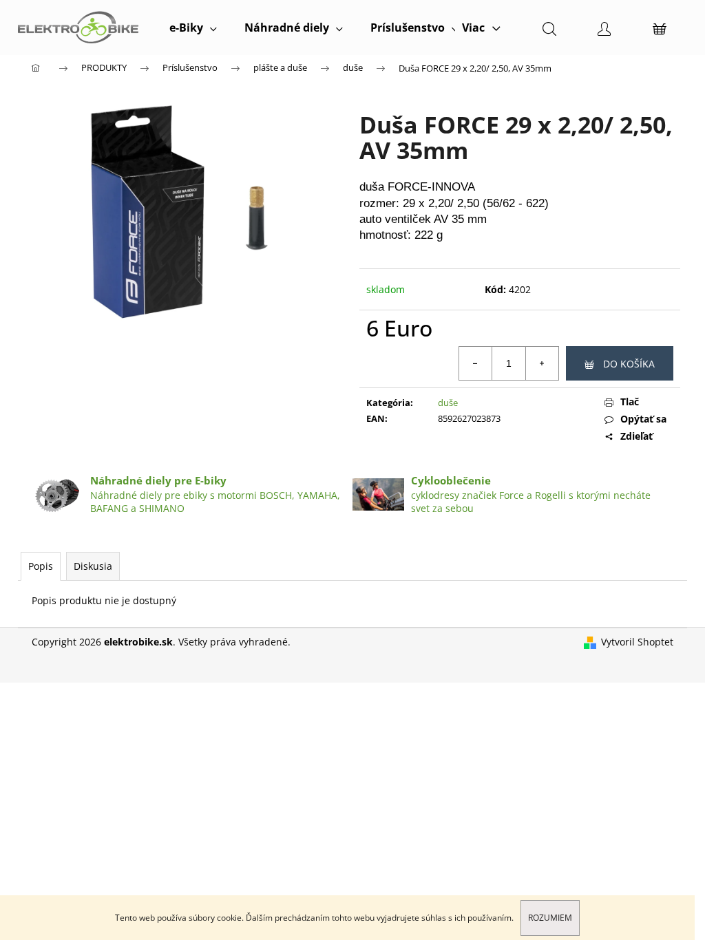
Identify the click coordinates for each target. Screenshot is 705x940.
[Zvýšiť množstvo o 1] (541, 363)
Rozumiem (550, 917)
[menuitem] (193, 27)
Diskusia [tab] (93, 566)
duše (448, 402)
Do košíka (629, 363)
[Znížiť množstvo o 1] (475, 363)
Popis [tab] (40, 566)
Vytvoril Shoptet (637, 641)
